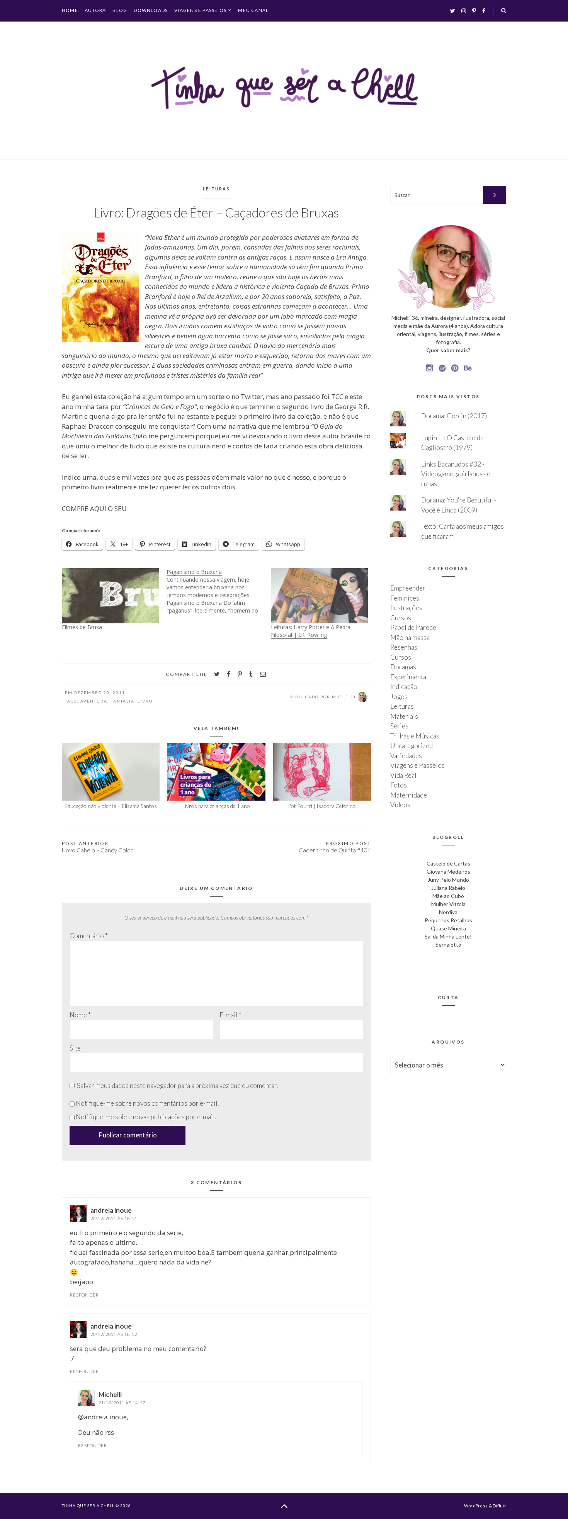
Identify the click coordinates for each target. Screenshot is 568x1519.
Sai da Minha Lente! (448, 936)
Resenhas (403, 647)
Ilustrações (406, 608)
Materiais (404, 716)
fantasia (122, 701)
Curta (448, 997)
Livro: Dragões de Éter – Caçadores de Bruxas (216, 212)
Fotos (398, 785)
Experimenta (408, 677)
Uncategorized (411, 746)
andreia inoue (111, 1210)
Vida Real (403, 775)
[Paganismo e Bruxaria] (219, 591)
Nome (80, 1015)
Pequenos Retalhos (448, 920)
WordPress (476, 1505)
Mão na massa (410, 637)
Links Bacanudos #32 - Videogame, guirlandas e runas (455, 474)
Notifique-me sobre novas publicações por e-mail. (146, 1117)
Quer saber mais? (448, 350)
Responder (84, 1294)
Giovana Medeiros (448, 871)
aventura (93, 701)
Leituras (216, 188)
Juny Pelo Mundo (448, 879)
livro (145, 701)
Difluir (499, 1505)
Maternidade (408, 795)
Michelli (110, 1394)
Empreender (407, 588)
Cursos (400, 618)
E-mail (230, 1015)
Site (75, 1048)
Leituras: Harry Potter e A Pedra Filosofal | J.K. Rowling (310, 630)
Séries (399, 726)
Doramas (403, 667)
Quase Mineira (448, 928)
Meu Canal (253, 10)
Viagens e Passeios (200, 10)
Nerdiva (448, 912)
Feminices (404, 598)
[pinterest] (239, 674)
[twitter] (217, 674)
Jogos (399, 696)
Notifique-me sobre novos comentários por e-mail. (147, 1103)
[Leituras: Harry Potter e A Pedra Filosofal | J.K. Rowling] (319, 595)
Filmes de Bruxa (82, 627)
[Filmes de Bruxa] (110, 595)
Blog (119, 10)
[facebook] (228, 674)
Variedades (406, 756)
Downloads (151, 10)
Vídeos (400, 805)
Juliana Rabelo (448, 887)
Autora (95, 10)
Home (70, 10)
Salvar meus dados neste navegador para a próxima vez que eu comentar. (177, 1085)
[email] (263, 674)
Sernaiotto (448, 944)
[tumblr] (251, 674)
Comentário (89, 936)
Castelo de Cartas (448, 863)
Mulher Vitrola (448, 904)
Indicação (403, 686)
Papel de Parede (413, 627)
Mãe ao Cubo (448, 896)
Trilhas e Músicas (414, 736)
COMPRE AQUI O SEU (94, 508)
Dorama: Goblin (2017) (454, 416)
